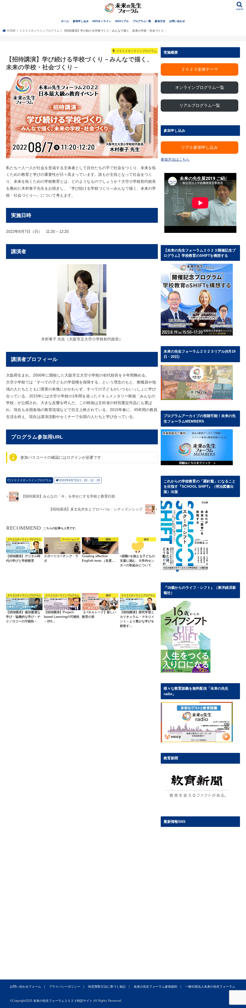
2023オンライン (101, 21)
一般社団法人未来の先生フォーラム (210, 986)
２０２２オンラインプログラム (31, 480)
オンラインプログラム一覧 (199, 87)
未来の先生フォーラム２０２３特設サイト (62, 1000)
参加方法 (160, 21)
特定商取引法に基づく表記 (107, 986)
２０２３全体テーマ (199, 69)
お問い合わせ (177, 21)
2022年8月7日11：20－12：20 (79, 480)
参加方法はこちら (175, 159)
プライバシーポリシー (64, 986)
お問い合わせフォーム (25, 986)
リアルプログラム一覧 (199, 105)
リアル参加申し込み (199, 147)
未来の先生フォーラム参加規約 (155, 986)
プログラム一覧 (142, 21)
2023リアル (122, 21)
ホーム (65, 21)
